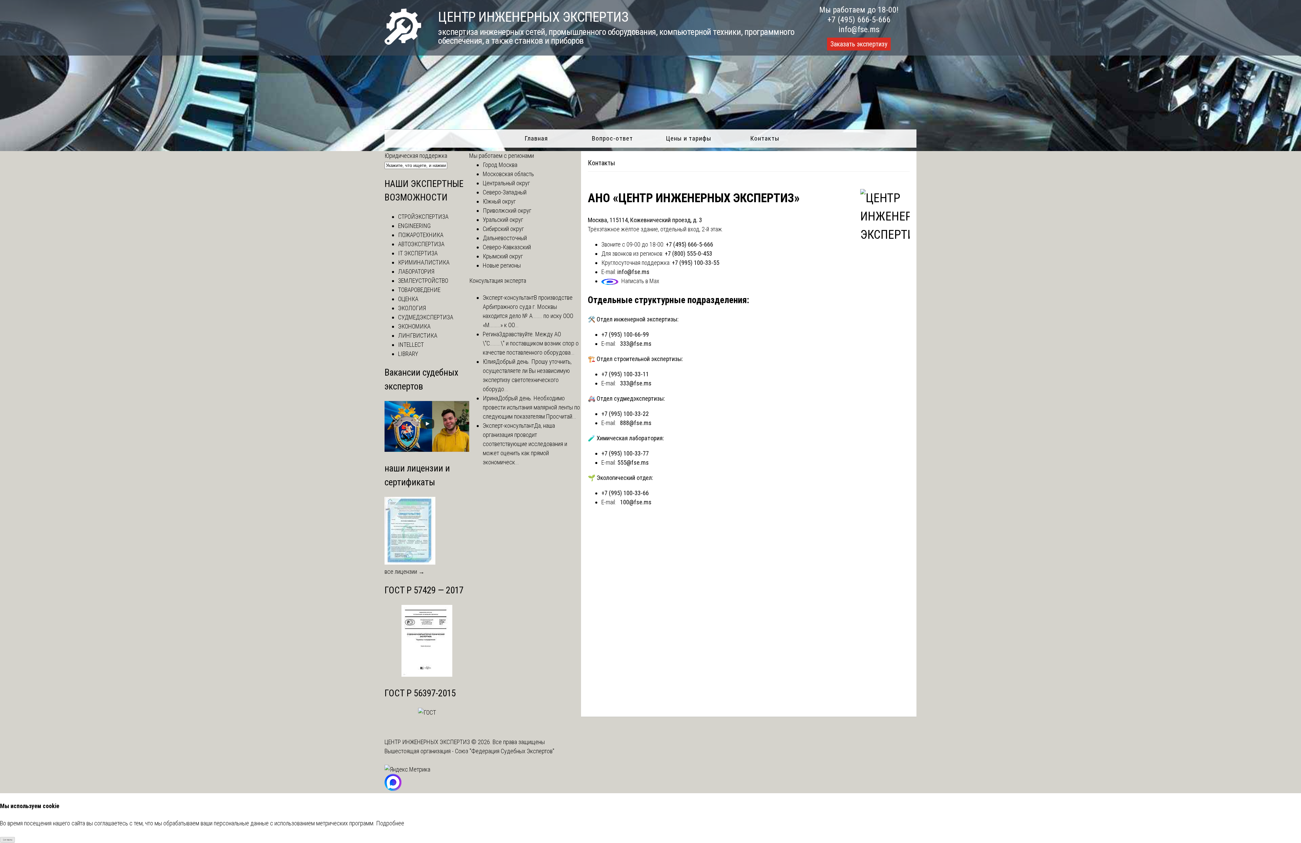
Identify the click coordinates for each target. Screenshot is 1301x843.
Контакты (765, 138)
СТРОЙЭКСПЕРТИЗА (423, 216)
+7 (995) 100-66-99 (625, 334)
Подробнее (390, 823)
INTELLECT (411, 344)
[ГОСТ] (426, 674)
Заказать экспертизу (858, 44)
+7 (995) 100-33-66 (625, 493)
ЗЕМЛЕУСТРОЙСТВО (423, 280)
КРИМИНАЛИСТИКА (424, 262)
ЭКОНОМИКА (414, 326)
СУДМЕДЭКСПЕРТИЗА (425, 317)
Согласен (7, 839)
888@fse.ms (636, 422)
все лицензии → (405, 571)
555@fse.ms (633, 462)
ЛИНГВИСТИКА (417, 335)
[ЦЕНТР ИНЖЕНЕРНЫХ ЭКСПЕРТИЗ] (403, 42)
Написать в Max (640, 280)
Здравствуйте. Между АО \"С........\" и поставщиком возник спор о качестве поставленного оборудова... (531, 343)
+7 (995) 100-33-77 (625, 453)
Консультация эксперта (497, 280)
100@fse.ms (636, 502)
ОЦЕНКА (408, 298)
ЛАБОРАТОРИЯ (416, 271)
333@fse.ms (636, 343)
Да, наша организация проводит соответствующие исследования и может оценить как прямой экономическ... (525, 444)
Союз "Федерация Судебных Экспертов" (504, 751)
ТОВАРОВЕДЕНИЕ (419, 289)
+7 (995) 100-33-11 (625, 374)
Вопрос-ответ (612, 138)
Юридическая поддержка (416, 155)
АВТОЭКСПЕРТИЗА (421, 244)
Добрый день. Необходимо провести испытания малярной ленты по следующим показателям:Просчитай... (531, 407)
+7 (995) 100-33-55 (695, 262)
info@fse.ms (859, 29)
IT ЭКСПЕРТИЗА (418, 253)
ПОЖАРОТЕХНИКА (420, 234)
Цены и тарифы (688, 138)
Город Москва (500, 164)
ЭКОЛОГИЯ (412, 308)
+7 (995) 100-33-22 (625, 413)
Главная (536, 138)
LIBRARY (408, 353)
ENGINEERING (414, 225)
